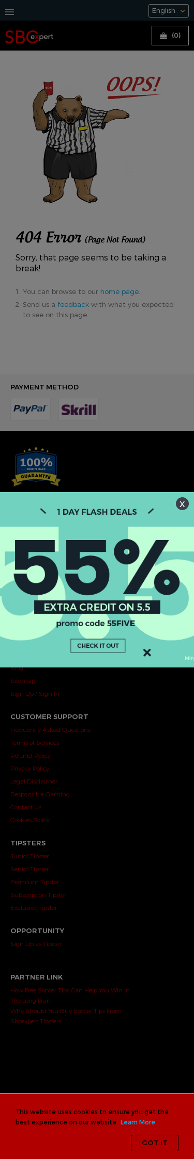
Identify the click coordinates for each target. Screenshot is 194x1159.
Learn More (138, 1122)
